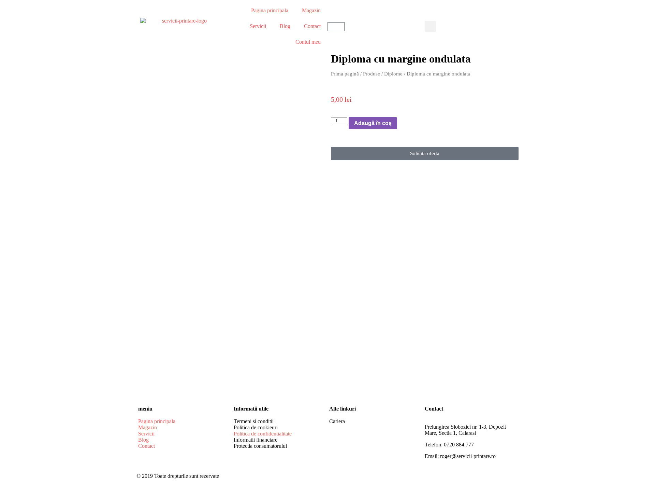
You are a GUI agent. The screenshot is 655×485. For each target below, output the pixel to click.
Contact (312, 26)
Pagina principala (269, 10)
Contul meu (308, 42)
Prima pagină (345, 74)
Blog (285, 26)
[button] (430, 26)
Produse (371, 74)
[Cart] (336, 26)
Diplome (393, 74)
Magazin (311, 10)
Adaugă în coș (373, 123)
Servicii (258, 26)
